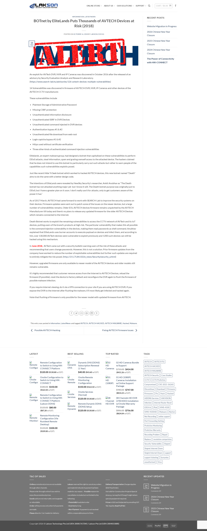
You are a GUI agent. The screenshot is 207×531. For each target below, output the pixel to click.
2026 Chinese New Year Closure (158, 33)
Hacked (126, 323)
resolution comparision (162, 439)
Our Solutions (124, 6)
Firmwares (148, 393)
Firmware (171, 389)
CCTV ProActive (158, 380)
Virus (160, 462)
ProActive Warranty (152, 430)
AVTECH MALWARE (113, 323)
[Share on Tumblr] (96, 313)
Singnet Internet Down (153, 448)
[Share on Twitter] (76, 313)
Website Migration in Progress (162, 26)
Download (161, 389)
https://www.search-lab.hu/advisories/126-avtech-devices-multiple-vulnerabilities (70, 81)
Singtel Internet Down (153, 453)
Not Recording (150, 416)
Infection (148, 403)
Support (140, 6)
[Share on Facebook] (71, 313)
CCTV (146, 380)
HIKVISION (166, 398)
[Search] (149, 5)
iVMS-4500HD (150, 412)
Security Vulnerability (153, 444)
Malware (133, 323)
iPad (155, 407)
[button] (163, 6)
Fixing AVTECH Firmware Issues (118, 330)
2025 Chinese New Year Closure (158, 42)
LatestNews (90, 17)
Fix (157, 393)
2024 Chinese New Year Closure (158, 51)
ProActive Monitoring (153, 425)
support (168, 453)
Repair (164, 434)
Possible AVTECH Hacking (47, 330)
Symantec (165, 457)
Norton (172, 412)
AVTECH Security (151, 375)
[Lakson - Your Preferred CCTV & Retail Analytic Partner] (44, 6)
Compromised (150, 384)
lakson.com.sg (97, 34)
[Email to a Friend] (81, 313)
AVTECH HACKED (96, 323)
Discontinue (149, 389)
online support (164, 416)
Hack (163, 393)
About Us (108, 6)
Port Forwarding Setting (154, 421)
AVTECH (84, 323)
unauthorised (149, 462)
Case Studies (166, 375)
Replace (147, 439)
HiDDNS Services (151, 398)
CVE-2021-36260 (165, 384)
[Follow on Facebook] (175, 5)
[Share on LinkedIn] (91, 313)
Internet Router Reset (163, 403)
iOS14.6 (147, 407)
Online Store (93, 6)
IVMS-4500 (164, 407)
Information (78, 17)
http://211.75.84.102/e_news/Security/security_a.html (89, 256)
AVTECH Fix (159, 362)
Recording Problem (152, 434)
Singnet (167, 444)
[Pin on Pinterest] (86, 313)
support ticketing (151, 457)
